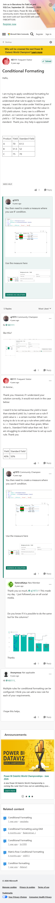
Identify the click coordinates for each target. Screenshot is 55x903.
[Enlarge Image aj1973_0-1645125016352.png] (27, 237)
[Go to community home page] (18, 34)
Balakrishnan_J (29, 832)
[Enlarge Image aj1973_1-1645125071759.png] (27, 276)
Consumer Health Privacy (40, 897)
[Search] (32, 34)
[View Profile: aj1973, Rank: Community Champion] (6, 318)
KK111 (14, 59)
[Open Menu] (51, 42)
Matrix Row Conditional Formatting (26, 851)
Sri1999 (23, 844)
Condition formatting (18, 863)
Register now (9, 23)
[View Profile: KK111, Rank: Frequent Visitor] (6, 61)
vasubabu (24, 821)
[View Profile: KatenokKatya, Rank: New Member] (10, 584)
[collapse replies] (27, 314)
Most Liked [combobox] (45, 308)
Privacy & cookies (27, 887)
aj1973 (16, 200)
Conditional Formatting (20, 817)
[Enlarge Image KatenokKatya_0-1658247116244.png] (29, 641)
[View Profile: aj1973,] (8, 202)
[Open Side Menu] (4, 34)
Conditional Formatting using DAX (25, 828)
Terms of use (43, 887)
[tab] (26, 796)
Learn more (36, 52)
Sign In (48, 34)
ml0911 (26, 855)
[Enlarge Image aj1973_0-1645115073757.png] (27, 348)
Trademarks (7, 893)
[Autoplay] (22, 796)
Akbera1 (23, 866)
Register (39, 34)
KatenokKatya (21, 582)
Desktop (8, 42)
